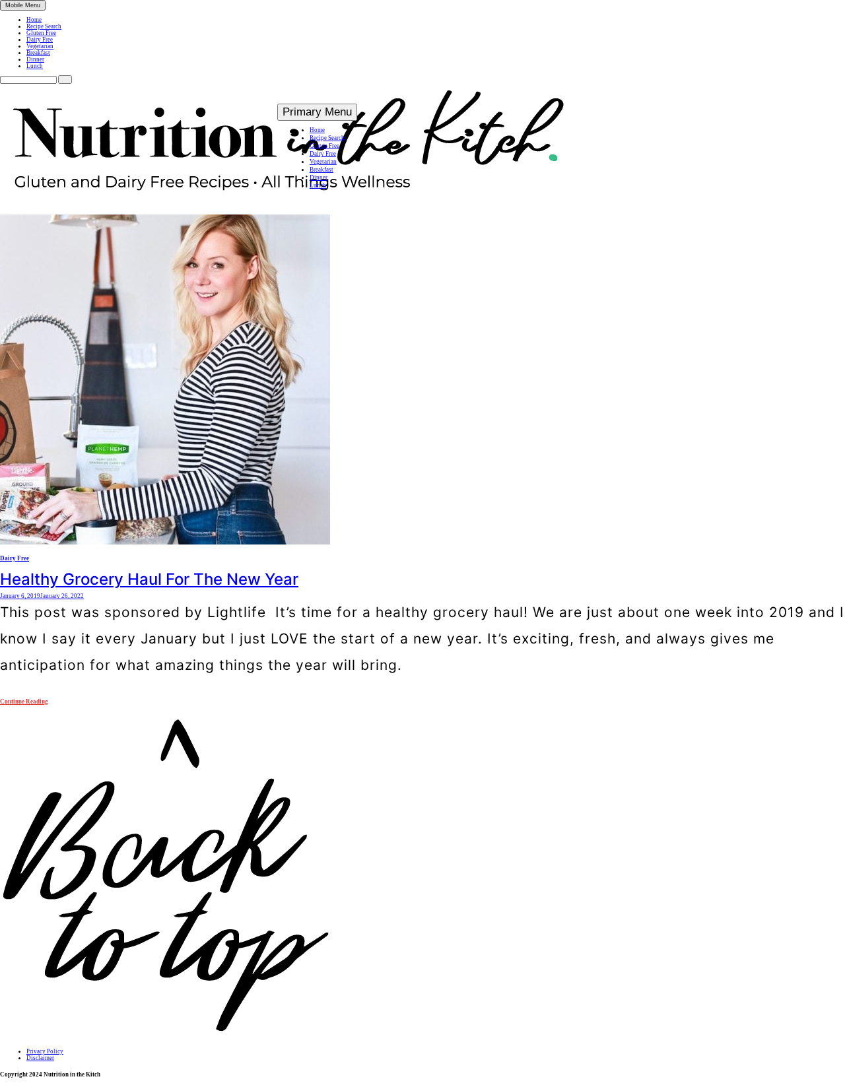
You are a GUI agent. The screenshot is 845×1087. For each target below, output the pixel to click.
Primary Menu (317, 112)
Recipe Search (43, 26)
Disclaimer (40, 1058)
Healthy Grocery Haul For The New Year (149, 579)
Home (34, 19)
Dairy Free (39, 39)
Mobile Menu (22, 5)
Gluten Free (41, 33)
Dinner (35, 59)
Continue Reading (24, 701)
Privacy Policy (44, 1051)
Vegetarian (39, 46)
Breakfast (38, 52)
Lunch (34, 66)
